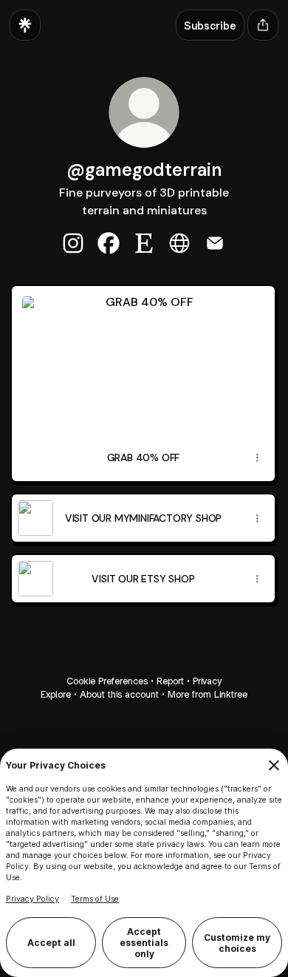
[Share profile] (263, 25)
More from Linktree (207, 694)
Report (170, 681)
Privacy (207, 681)
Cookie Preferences (107, 681)
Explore (56, 694)
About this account (119, 694)
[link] (73, 243)
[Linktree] (25, 25)
